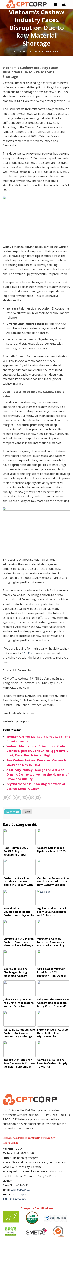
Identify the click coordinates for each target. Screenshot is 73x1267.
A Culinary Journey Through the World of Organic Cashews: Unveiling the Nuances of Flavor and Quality (37, 774)
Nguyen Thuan (50, 51)
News (27, 811)
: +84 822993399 (16, 1198)
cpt (17, 1194)
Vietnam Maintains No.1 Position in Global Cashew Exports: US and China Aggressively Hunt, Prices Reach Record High (37, 750)
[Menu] (55, 4)
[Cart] (64, 4)
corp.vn (23, 1194)
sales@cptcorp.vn (21, 1189)
